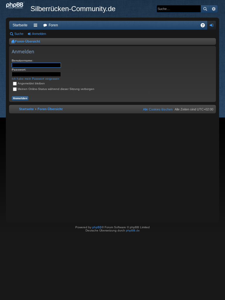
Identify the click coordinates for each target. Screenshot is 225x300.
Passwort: (19, 69)
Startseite (20, 25)
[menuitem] (157, 109)
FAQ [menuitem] (204, 26)
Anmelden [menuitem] (212, 26)
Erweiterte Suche (213, 8)
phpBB (97, 227)
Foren (53, 25)
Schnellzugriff (36, 26)
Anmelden (39, 33)
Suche (205, 8)
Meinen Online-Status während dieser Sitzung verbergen (56, 89)
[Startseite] (18, 5)
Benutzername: (22, 60)
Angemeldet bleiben (31, 83)
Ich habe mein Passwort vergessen (35, 78)
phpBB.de (133, 230)
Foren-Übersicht (27, 41)
